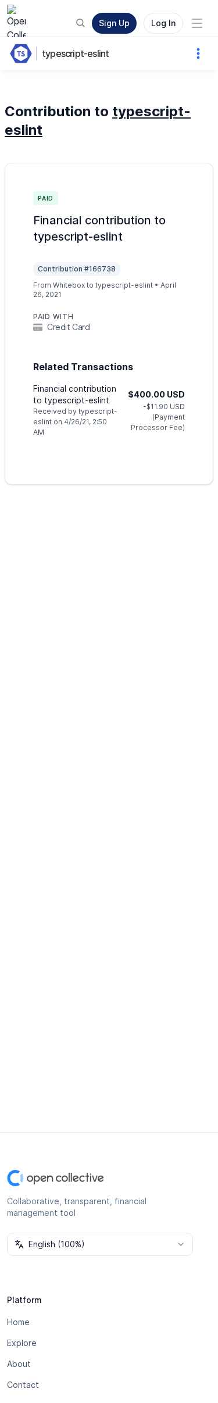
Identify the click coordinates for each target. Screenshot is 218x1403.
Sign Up (114, 23)
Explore (22, 1343)
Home (18, 1322)
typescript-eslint (75, 53)
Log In (163, 23)
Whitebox (69, 285)
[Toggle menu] (197, 23)
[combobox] (100, 1244)
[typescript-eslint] (23, 53)
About (19, 1364)
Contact (23, 1385)
